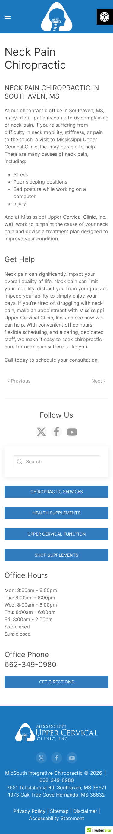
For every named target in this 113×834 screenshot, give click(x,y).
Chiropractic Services (56, 491)
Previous (20, 381)
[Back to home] (57, 16)
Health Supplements (56, 512)
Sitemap (59, 811)
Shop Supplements (56, 555)
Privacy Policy (29, 811)
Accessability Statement (56, 818)
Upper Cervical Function (56, 533)
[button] (105, 17)
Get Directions (56, 681)
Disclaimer (85, 811)
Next (96, 381)
